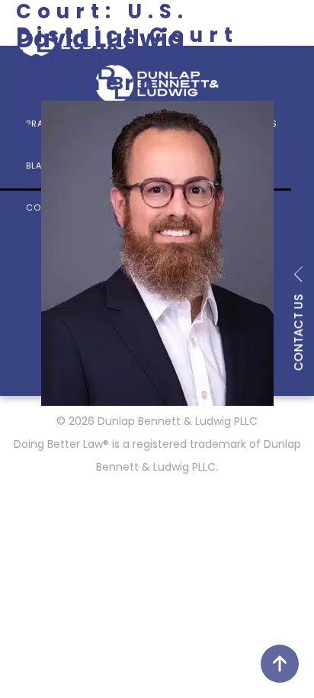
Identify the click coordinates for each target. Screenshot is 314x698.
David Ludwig (100, 38)
